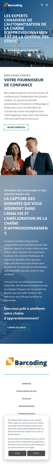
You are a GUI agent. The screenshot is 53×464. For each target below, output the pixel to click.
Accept (17, 453)
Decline (36, 453)
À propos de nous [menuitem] (26, 413)
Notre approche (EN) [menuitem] (26, 391)
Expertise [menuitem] (26, 383)
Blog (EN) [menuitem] (26, 398)
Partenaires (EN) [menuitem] (27, 406)
